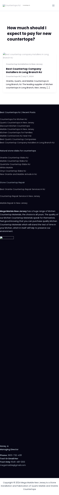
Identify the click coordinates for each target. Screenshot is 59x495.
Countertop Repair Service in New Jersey (20, 196)
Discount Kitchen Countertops (15, 126)
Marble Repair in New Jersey (13, 203)
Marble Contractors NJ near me (15, 135)
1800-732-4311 (15, 455)
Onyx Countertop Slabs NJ (13, 171)
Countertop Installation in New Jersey (24, 64)
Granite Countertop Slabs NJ (14, 157)
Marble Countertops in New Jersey (17, 129)
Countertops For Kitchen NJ (13, 119)
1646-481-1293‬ (18, 461)
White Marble (6, 167)
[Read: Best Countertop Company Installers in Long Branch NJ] (29, 56)
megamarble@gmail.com (13, 465)
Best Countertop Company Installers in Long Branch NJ (24, 70)
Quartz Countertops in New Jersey (17, 122)
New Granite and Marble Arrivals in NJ (18, 174)
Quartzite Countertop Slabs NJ (15, 164)
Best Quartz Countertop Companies (18, 139)
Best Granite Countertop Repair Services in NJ (22, 189)
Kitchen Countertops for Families (16, 132)
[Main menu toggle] (53, 5)
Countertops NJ (26, 5)
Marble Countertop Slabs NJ (14, 161)
